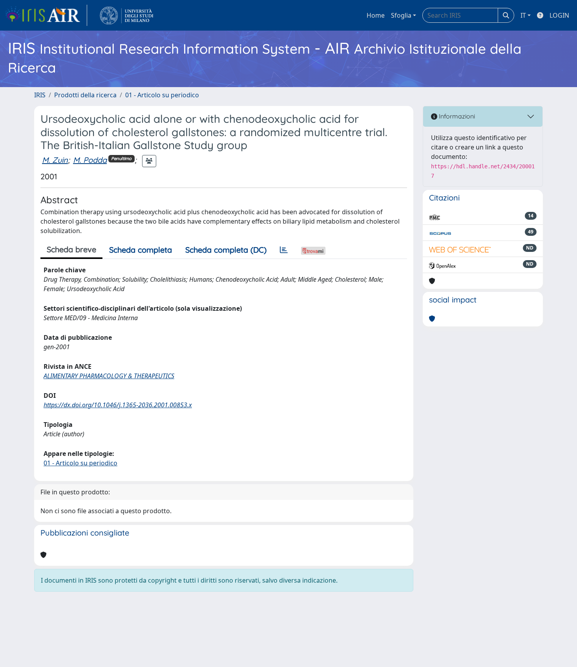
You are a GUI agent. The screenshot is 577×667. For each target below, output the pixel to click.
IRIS (40, 95)
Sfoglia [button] (401, 15)
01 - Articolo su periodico (162, 95)
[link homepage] (46, 15)
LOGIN (559, 15)
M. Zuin (55, 160)
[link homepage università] (126, 15)
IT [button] (523, 15)
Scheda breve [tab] (71, 249)
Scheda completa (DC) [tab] (226, 250)
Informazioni (456, 116)
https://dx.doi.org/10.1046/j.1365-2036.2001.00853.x (118, 405)
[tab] (283, 250)
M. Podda (90, 160)
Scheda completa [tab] (140, 250)
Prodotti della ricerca (85, 95)
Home (376, 15)
